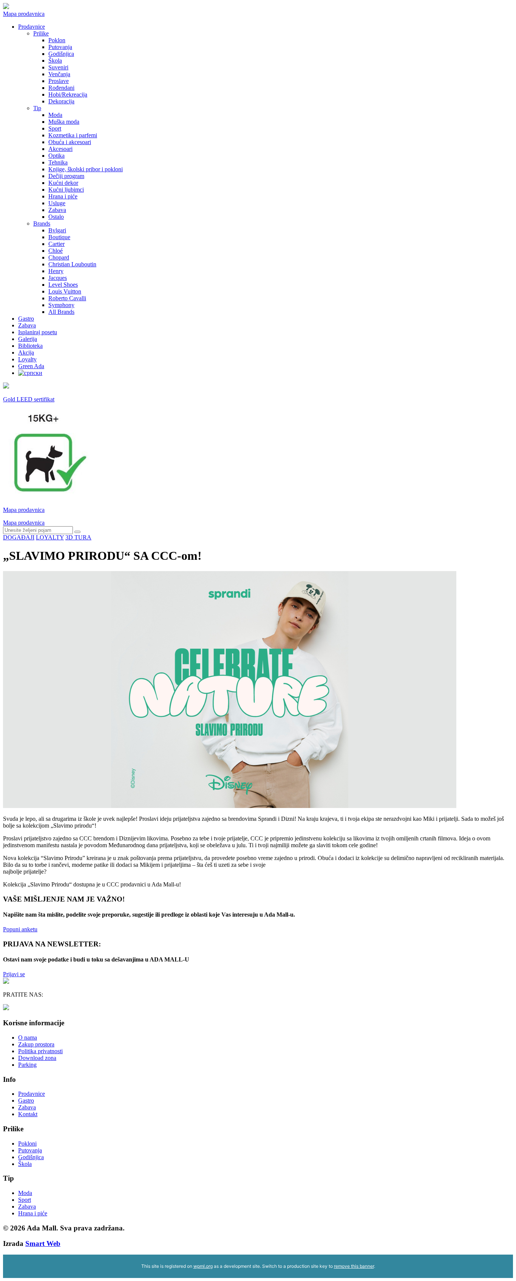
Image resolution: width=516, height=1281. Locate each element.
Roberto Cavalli (67, 298)
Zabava (57, 210)
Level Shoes (63, 284)
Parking (27, 1064)
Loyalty (27, 359)
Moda (55, 115)
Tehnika (58, 162)
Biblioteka (30, 346)
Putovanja (60, 47)
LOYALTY (50, 537)
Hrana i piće (62, 196)
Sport (54, 128)
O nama (27, 1037)
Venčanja (59, 74)
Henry (55, 271)
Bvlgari (57, 230)
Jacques (57, 278)
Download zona (37, 1058)
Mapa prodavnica (24, 14)
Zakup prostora (36, 1044)
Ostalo (56, 217)
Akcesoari (60, 149)
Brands (41, 223)
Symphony (61, 305)
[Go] (77, 532)
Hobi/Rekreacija (67, 94)
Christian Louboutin (72, 264)
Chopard (58, 257)
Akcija (26, 352)
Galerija (27, 339)
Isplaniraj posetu (37, 332)
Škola (55, 60)
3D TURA (78, 537)
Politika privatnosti (40, 1051)
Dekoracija (61, 101)
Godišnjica (61, 54)
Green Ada (31, 366)
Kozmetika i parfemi (72, 135)
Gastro (26, 318)
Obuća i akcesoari (69, 142)
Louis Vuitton (64, 291)
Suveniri (58, 67)
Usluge (56, 203)
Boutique (59, 237)
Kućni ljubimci (66, 189)
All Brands (61, 312)
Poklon (56, 40)
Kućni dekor (63, 183)
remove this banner (354, 1266)
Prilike (41, 33)
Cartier (56, 244)
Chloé (55, 250)
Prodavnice (31, 26)
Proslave (58, 81)
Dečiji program (66, 176)
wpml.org (203, 1266)
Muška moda (63, 121)
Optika (56, 155)
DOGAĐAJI (18, 537)
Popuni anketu (20, 929)
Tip (37, 108)
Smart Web (42, 1243)
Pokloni (27, 1143)
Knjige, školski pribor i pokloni (85, 169)
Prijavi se (14, 974)
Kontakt (27, 1114)
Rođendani (61, 87)
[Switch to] (30, 373)
